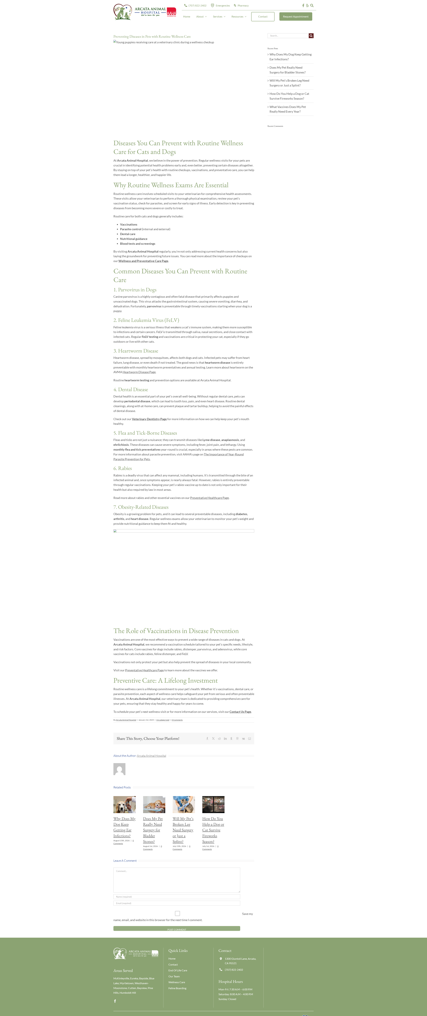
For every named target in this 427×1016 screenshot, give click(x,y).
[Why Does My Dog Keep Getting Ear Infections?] (124, 798)
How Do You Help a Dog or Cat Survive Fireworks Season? (213, 830)
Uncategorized (162, 720)
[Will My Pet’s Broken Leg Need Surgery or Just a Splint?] (184, 798)
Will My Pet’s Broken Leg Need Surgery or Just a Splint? (183, 830)
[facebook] (115, 1001)
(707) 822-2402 (234, 969)
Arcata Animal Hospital (126, 720)
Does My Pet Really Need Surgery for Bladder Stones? (153, 830)
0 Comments (177, 720)
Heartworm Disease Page (139, 372)
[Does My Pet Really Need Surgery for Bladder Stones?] (154, 798)
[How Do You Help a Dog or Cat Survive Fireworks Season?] (213, 798)
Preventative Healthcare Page (209, 498)
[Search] (312, 5)
